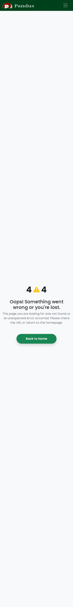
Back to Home (36, 339)
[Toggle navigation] (65, 5)
